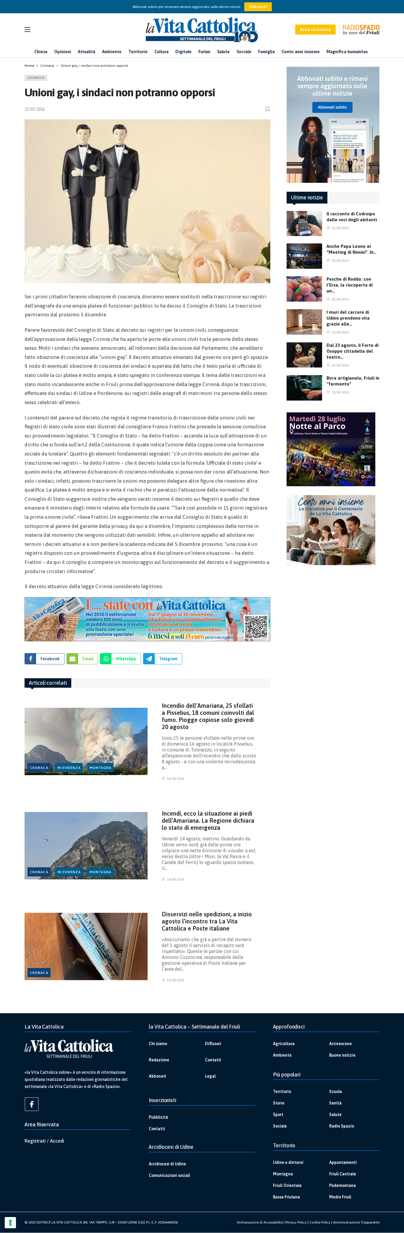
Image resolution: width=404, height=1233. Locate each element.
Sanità (335, 1103)
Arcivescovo (340, 1043)
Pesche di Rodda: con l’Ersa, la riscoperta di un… (350, 284)
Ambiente (282, 1055)
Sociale (280, 1126)
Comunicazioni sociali (169, 1175)
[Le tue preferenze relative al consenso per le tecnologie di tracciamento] (10, 1222)
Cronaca (36, 77)
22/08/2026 (340, 228)
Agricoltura (284, 1043)
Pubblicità (158, 1117)
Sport (278, 1114)
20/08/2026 (340, 260)
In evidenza (69, 768)
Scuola (335, 1091)
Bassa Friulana (286, 1197)
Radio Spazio (341, 1126)
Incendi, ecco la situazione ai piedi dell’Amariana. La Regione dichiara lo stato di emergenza (208, 820)
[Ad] (147, 619)
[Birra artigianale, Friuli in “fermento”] (304, 388)
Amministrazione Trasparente (356, 1222)
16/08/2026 (175, 779)
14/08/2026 (175, 879)
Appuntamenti (343, 1162)
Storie (279, 1103)
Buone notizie (342, 1055)
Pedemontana (342, 1185)
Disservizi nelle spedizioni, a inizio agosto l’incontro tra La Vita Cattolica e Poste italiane (207, 921)
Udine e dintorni (288, 1162)
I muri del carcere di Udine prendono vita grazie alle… (348, 318)
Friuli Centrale (342, 1174)
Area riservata (315, 29)
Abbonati (258, 7)
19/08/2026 (340, 332)
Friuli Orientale (287, 1185)
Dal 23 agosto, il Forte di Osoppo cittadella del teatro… (353, 351)
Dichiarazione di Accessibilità (260, 1222)
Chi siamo (158, 1043)
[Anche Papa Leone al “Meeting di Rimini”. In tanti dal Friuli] (304, 256)
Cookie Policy (319, 1222)
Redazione (159, 1060)
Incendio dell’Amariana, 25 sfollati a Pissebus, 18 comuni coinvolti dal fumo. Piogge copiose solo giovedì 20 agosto (208, 716)
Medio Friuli (340, 1197)
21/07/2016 (35, 109)
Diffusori (213, 1043)
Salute (335, 1114)
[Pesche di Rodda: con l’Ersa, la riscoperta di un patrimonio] (304, 289)
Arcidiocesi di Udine (167, 1164)
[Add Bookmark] (268, 109)
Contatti (213, 1060)
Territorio (282, 1091)
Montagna (100, 768)
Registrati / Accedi (44, 1140)
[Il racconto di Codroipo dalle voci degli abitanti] (304, 223)
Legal (210, 1076)
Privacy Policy (296, 1222)
